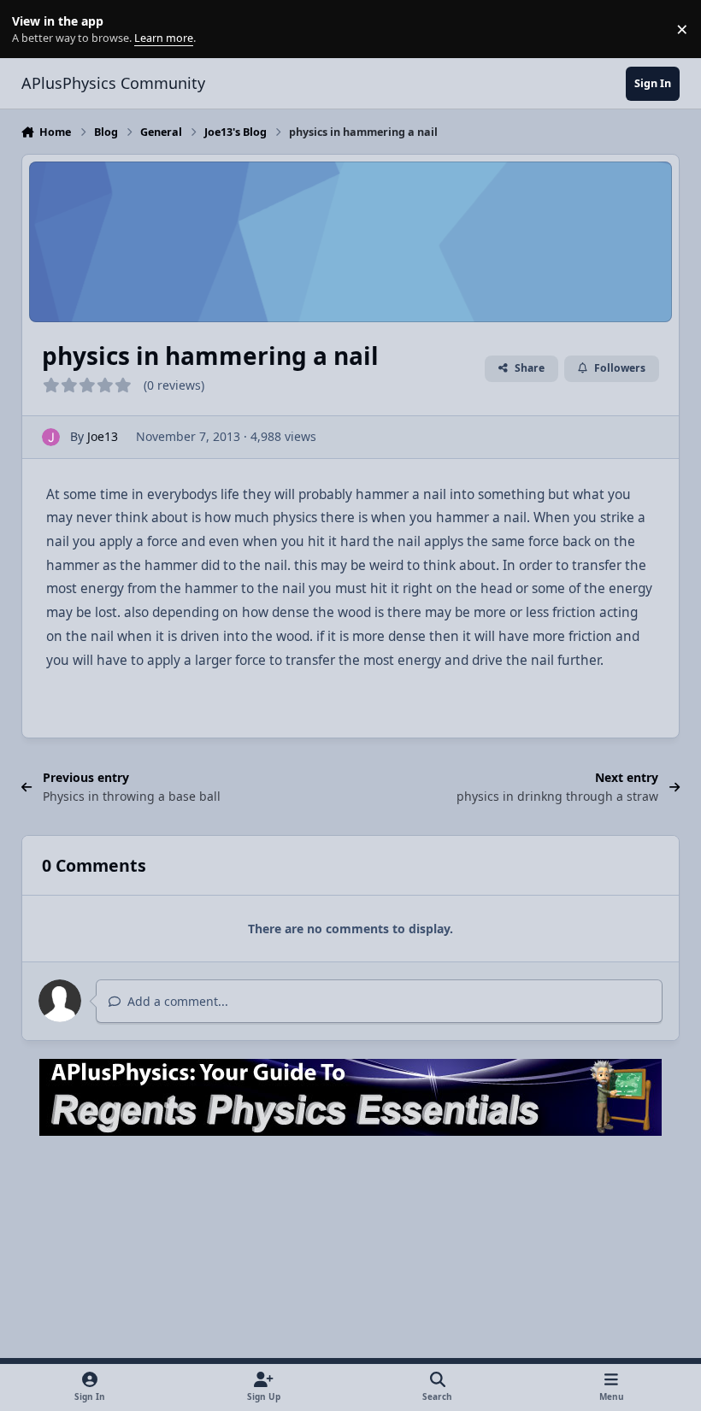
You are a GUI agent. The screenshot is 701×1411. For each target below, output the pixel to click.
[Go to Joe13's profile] (51, 437)
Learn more (33, 29)
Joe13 (102, 436)
